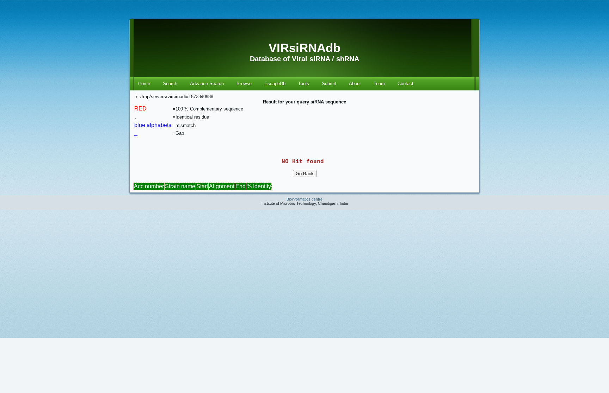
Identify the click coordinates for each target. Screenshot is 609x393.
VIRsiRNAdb (304, 48)
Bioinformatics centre (304, 199)
